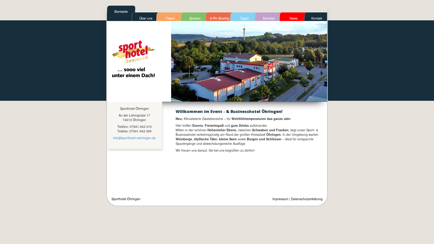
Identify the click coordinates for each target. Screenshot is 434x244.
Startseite (121, 11)
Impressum (280, 199)
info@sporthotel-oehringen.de (134, 138)
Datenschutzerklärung (307, 199)
